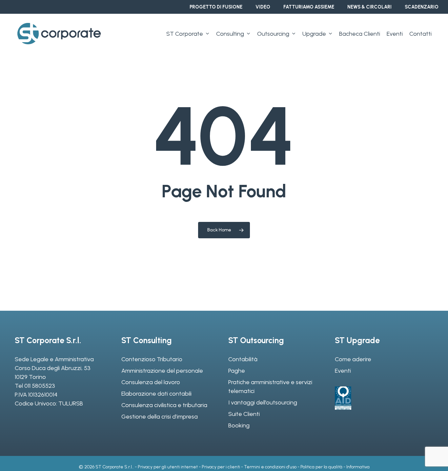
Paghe (236, 370)
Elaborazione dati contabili (156, 393)
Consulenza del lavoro (150, 382)
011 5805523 (39, 385)
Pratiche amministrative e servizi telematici (270, 387)
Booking (239, 425)
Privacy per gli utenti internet (168, 467)
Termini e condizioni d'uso (270, 467)
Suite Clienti (244, 414)
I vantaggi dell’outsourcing (262, 402)
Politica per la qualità (321, 467)
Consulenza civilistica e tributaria (164, 405)
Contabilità (242, 359)
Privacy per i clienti (221, 467)
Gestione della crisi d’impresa (159, 416)
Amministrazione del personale (162, 370)
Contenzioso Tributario (151, 359)
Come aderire (353, 359)
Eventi (343, 370)
